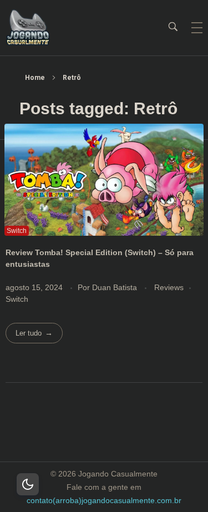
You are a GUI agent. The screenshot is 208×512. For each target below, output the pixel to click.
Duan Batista (115, 287)
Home (35, 78)
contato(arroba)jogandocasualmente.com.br (104, 500)
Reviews (169, 287)
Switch (17, 299)
